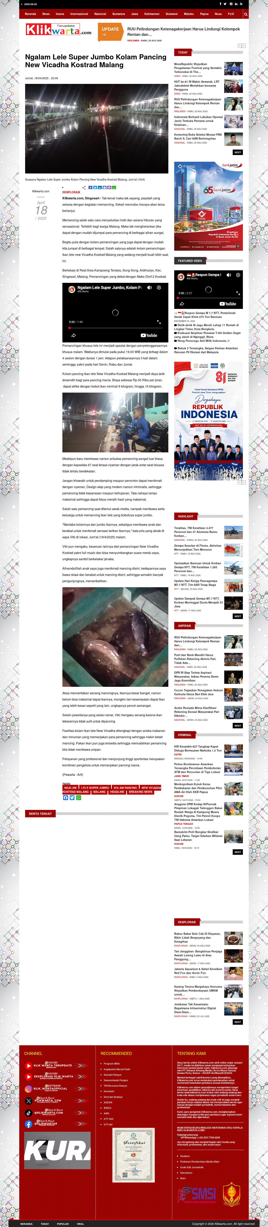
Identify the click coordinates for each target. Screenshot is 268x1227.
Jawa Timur (181, 776)
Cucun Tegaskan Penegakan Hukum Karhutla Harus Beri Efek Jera (198, 692)
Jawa (134, 14)
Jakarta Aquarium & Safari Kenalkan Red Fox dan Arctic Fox (198, 971)
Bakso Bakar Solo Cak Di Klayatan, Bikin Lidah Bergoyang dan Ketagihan (197, 937)
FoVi (231, 14)
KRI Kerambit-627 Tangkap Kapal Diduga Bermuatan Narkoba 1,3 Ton (198, 748)
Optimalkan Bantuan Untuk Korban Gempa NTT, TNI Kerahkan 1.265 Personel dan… (197, 567)
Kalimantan (152, 14)
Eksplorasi (71, 192)
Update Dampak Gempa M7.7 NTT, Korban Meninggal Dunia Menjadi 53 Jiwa (198, 602)
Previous (240, 46)
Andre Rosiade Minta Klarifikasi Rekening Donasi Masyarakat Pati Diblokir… (196, 712)
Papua (204, 14)
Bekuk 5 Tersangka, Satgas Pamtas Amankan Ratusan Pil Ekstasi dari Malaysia (206, 350)
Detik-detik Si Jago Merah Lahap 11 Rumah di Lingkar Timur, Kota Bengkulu (206, 327)
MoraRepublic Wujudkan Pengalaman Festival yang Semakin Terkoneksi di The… (198, 68)
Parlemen (133, 40)
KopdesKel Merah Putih (117, 1069)
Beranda (30, 14)
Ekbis (177, 75)
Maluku (189, 14)
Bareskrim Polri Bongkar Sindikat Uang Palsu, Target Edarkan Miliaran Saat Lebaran (198, 836)
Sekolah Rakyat (112, 1074)
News (46, 14)
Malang (99, 792)
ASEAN (108, 1102)
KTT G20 (108, 1119)
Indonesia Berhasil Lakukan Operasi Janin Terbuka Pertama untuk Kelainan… (198, 121)
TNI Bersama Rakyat (115, 1085)
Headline (117, 792)
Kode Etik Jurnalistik (191, 1167)
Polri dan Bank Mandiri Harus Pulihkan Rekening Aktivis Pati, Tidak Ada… (195, 659)
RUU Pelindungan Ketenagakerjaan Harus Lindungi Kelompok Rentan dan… (197, 103)
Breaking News (140, 792)
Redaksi (185, 1156)
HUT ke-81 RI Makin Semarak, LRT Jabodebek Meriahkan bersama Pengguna (197, 85)
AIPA (106, 1113)
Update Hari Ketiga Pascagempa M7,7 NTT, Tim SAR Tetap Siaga (195, 583)
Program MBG (112, 1063)
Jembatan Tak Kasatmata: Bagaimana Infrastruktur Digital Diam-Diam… (195, 1008)
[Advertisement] (208, 498)
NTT (176, 553)
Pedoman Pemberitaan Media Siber (200, 1161)
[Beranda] (59, 29)
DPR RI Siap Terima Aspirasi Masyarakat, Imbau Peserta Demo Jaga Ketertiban (196, 676)
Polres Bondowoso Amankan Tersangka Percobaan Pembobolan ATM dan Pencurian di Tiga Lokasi (197, 768)
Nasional (100, 14)
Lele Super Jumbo (95, 788)
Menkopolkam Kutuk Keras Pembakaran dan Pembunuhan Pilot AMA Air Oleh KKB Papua (198, 788)
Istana (60, 14)
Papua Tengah (183, 824)
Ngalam (70, 788)
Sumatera (118, 14)
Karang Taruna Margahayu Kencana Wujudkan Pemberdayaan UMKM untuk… (198, 990)
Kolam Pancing (125, 788)
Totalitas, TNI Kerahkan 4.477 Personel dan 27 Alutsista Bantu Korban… (195, 532)
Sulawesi (172, 14)
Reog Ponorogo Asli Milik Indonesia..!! (204, 341)
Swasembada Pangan (116, 1080)
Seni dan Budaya (113, 1097)
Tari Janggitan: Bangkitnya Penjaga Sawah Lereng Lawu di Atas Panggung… (198, 955)
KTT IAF (108, 1124)
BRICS (107, 1108)
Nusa (218, 14)
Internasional (79, 14)
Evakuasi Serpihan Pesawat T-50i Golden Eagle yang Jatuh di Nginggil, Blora (207, 335)
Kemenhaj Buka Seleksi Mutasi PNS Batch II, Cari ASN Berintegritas (198, 136)
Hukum (178, 796)
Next (244, 46)
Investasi (109, 1091)
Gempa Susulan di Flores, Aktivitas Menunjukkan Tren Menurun (197, 547)
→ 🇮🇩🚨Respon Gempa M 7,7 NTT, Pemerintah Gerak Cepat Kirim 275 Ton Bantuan (205, 315)
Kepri (177, 754)
